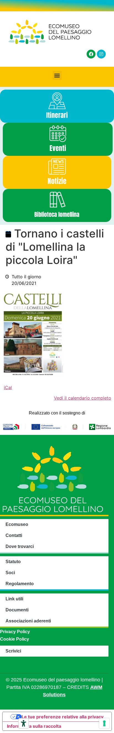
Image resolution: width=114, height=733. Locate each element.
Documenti (17, 610)
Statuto (13, 561)
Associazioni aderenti (28, 621)
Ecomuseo (17, 524)
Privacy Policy (15, 631)
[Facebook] (91, 54)
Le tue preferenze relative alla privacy (62, 716)
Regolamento (20, 583)
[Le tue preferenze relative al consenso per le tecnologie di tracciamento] (104, 723)
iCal (8, 387)
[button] (57, 75)
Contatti (14, 535)
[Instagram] (101, 54)
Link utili (14, 598)
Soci (10, 572)
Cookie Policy (14, 639)
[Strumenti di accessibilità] (23, 723)
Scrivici (13, 651)
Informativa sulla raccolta (34, 726)
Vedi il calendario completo (82, 398)
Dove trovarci (20, 546)
